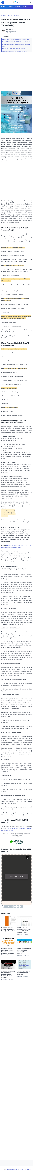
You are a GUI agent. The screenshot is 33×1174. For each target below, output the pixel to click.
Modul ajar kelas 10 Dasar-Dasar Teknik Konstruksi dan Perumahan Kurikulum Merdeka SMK (7, 952)
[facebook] (5, 906)
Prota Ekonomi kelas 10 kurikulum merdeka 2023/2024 (23, 972)
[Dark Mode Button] (31, 2)
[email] (21, 906)
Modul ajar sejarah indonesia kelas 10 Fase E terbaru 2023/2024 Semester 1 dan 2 (24, 930)
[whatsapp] (11, 906)
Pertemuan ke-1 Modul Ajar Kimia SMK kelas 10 (14, 51)
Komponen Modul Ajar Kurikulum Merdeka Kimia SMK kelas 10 (16, 45)
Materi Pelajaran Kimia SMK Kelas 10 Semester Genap (16, 42)
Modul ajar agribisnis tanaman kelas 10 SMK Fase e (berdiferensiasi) (8, 929)
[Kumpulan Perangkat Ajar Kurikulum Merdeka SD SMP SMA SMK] (16, 2)
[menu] (2, 2)
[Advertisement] (16, 70)
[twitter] (8, 906)
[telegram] (15, 906)
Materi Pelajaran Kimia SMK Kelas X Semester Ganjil (15, 39)
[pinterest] (18, 906)
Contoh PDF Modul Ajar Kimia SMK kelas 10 (13, 48)
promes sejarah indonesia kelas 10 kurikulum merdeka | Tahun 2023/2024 (24, 951)
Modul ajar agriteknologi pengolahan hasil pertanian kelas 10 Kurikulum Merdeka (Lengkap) (8, 974)
